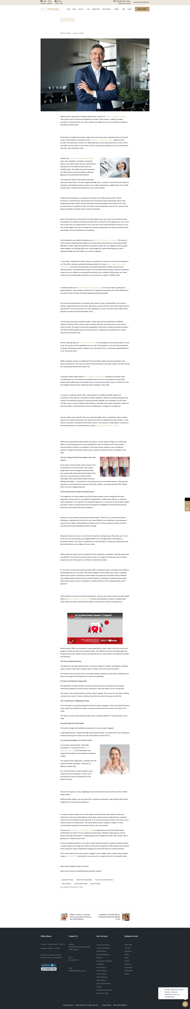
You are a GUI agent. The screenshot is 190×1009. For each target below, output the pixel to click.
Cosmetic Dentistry (67, 19)
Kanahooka (128, 964)
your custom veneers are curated (106, 425)
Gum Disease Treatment (104, 961)
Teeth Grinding (101, 974)
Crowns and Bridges (103, 948)
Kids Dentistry (101, 967)
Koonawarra (128, 967)
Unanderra (127, 951)
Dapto (126, 958)
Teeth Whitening (101, 977)
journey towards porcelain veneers (82, 158)
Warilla (126, 954)
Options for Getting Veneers (84, 880)
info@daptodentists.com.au (77, 971)
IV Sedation (100, 964)
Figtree (126, 974)
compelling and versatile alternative (89, 287)
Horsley (127, 961)
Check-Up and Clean (103, 945)
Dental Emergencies (102, 954)
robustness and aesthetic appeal (101, 140)
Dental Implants (101, 951)
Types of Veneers (66, 883)
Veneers (99, 987)
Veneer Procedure (95, 883)
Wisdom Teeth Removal (104, 990)
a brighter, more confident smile (81, 830)
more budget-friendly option (95, 376)
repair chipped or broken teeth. (79, 599)
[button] (142, 9)
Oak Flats (127, 948)
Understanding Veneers (80, 883)
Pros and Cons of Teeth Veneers (104, 880)
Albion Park (128, 945)
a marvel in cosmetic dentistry (115, 116)
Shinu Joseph (69, 897)
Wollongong (128, 970)
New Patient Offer (102, 993)
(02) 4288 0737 (71, 856)
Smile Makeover (101, 970)
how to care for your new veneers (105, 240)
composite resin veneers (87, 342)
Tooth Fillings (100, 980)
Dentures (99, 958)
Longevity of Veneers (67, 880)
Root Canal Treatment (103, 983)
